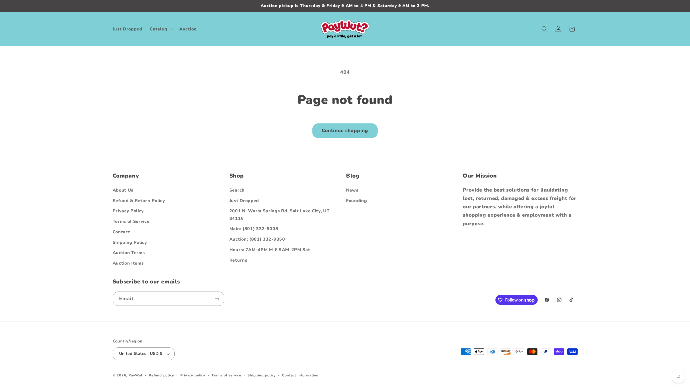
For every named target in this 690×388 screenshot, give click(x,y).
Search (237, 190)
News (352, 190)
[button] (161, 29)
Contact (121, 232)
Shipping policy (261, 375)
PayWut (136, 375)
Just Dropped (244, 201)
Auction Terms (129, 253)
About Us (123, 190)
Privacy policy (192, 375)
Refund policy (161, 375)
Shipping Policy (130, 242)
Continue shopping (345, 130)
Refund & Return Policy (139, 201)
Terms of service (226, 375)
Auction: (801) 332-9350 (257, 239)
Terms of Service (131, 221)
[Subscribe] (217, 299)
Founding (356, 201)
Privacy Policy (128, 211)
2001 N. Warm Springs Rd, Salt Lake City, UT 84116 (279, 214)
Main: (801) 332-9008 (253, 229)
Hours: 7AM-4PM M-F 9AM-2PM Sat (269, 250)
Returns (238, 260)
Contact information (300, 375)
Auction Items (128, 263)
